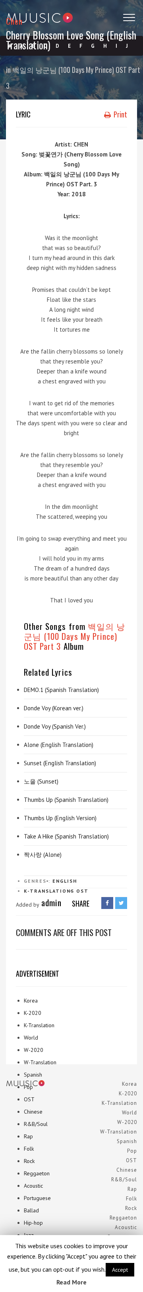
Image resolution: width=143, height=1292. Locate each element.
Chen (14, 21)
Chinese (33, 1111)
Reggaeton (37, 1173)
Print (119, 114)
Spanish (33, 1074)
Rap (28, 1136)
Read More (71, 1282)
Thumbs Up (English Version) (60, 818)
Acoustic (33, 1185)
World (31, 1037)
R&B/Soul (36, 1124)
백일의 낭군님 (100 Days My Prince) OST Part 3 (74, 636)
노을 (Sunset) (41, 781)
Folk (29, 1148)
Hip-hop (33, 1222)
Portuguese (37, 1198)
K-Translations (49, 891)
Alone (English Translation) (58, 745)
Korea (31, 1000)
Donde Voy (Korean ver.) (53, 708)
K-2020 (32, 1012)
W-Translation (40, 1062)
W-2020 (33, 1050)
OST (82, 891)
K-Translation (39, 1025)
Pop (28, 1087)
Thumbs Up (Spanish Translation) (66, 799)
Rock (29, 1161)
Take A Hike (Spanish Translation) (66, 836)
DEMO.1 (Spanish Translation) (61, 690)
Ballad (31, 1210)
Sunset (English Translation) (60, 763)
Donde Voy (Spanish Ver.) (55, 726)
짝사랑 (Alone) (43, 854)
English (64, 881)
